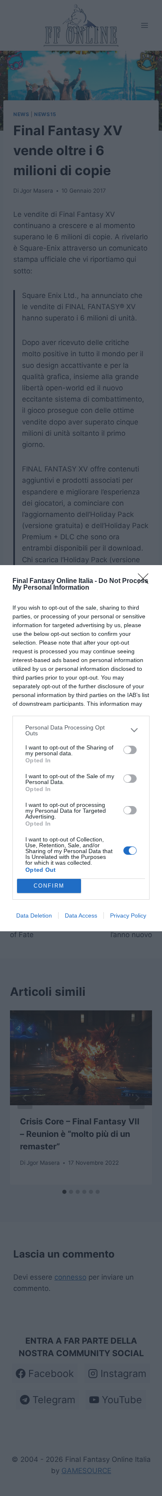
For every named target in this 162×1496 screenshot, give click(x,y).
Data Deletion (34, 915)
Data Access (81, 915)
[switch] (130, 750)
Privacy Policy (128, 915)
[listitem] (81, 730)
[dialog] (81, 748)
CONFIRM (49, 886)
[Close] (146, 581)
